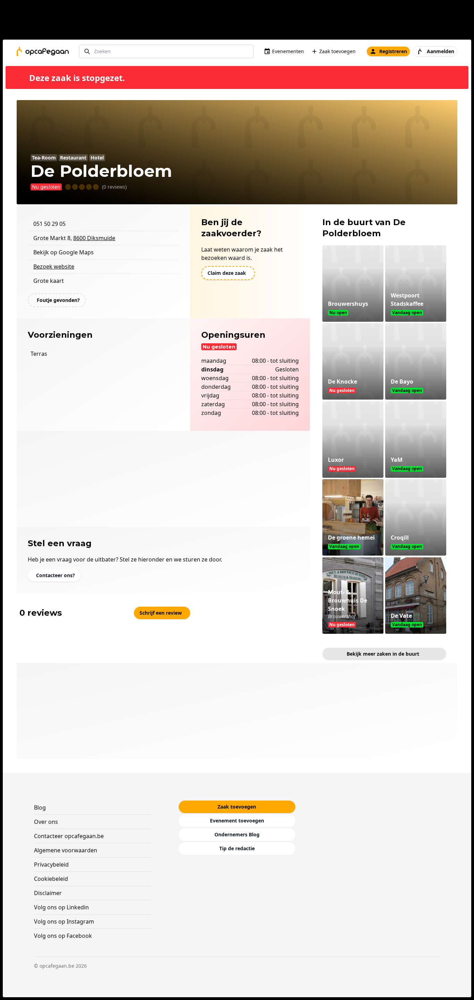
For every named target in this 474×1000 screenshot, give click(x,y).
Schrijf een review (160, 612)
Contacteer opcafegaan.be (69, 836)
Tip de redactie (237, 848)
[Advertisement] (240, 21)
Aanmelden (440, 51)
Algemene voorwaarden (65, 850)
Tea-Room (44, 157)
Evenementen (288, 51)
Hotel (97, 157)
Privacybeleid (51, 864)
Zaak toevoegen (337, 51)
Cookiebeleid (51, 879)
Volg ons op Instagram (64, 921)
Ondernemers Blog (237, 834)
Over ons (46, 822)
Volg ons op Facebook (63, 936)
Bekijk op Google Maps (63, 252)
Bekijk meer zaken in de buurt (383, 653)
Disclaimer (48, 893)
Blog (40, 807)
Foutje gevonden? (58, 300)
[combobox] (166, 51)
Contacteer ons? (55, 575)
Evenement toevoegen (237, 820)
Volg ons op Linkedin (61, 907)
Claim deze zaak (227, 273)
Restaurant (73, 157)
